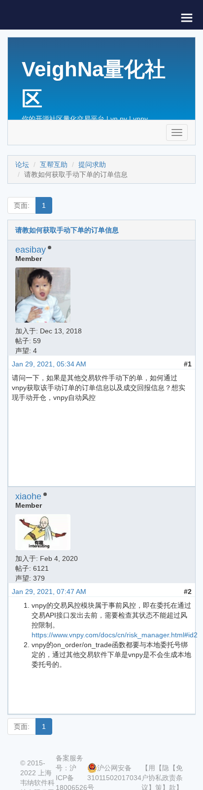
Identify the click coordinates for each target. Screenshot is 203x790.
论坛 (22, 164)
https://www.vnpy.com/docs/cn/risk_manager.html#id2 (115, 635)
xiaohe (28, 496)
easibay (30, 250)
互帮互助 (54, 164)
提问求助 (92, 164)
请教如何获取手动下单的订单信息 (67, 230)
